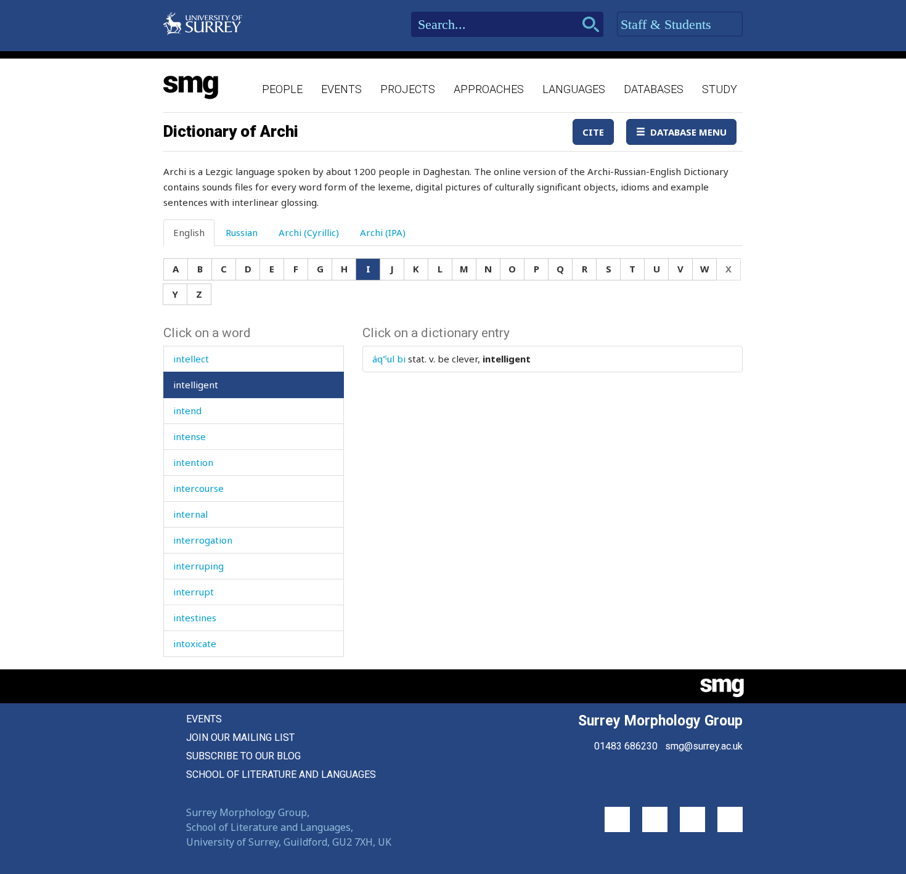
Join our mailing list (240, 737)
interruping (198, 566)
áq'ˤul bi (389, 359)
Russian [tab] (242, 232)
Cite (593, 132)
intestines (194, 617)
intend (187, 410)
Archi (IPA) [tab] (383, 232)
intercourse (198, 488)
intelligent (195, 384)
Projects (407, 89)
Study (719, 89)
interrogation (202, 540)
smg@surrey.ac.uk (704, 746)
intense (189, 436)
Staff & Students (668, 24)
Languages (573, 89)
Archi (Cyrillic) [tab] (309, 232)
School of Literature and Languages (281, 774)
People (282, 89)
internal (190, 514)
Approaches (489, 89)
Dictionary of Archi (230, 131)
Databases (654, 89)
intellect (191, 359)
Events (341, 89)
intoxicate (194, 643)
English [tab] (189, 232)
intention (193, 462)
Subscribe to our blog (243, 756)
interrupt (193, 592)
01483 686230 (626, 746)
